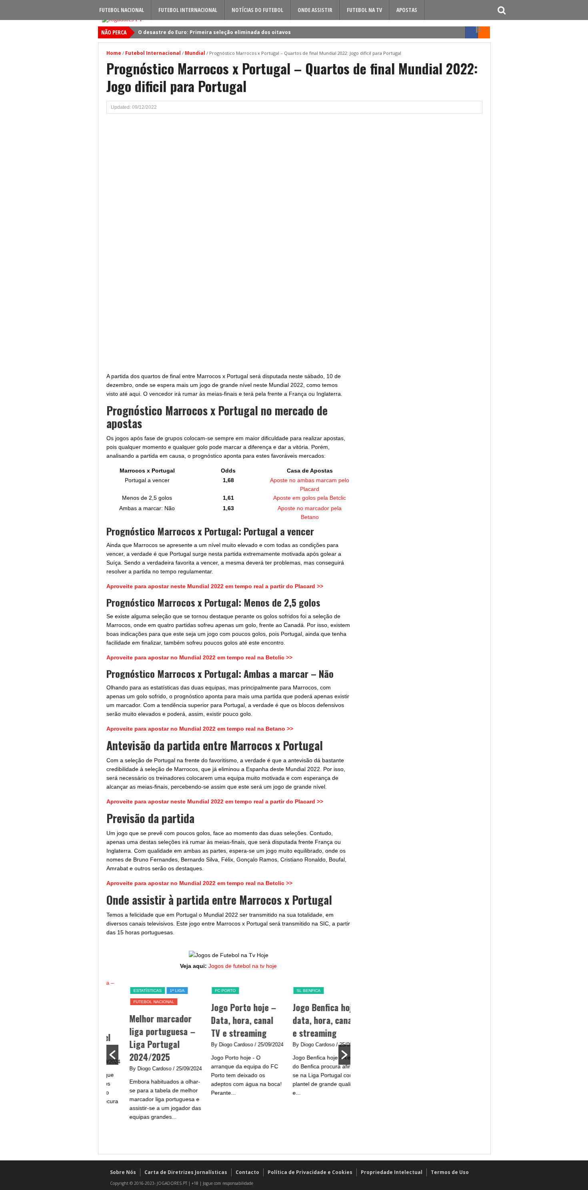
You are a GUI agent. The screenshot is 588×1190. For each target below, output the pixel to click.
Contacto (247, 1172)
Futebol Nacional (121, 10)
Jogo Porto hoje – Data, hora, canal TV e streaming (224, 1020)
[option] (147, 1053)
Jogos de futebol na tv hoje (242, 966)
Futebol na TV (364, 10)
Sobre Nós (123, 1172)
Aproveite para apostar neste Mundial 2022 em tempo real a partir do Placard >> (214, 586)
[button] (112, 1055)
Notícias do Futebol (257, 10)
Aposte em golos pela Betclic (309, 498)
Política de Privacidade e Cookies (310, 1172)
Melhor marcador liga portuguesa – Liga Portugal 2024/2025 (143, 1037)
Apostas (406, 10)
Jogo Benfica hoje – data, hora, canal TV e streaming (310, 1020)
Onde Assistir (315, 10)
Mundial (195, 53)
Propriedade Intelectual (391, 1172)
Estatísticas (128, 990)
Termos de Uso (450, 1172)
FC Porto (206, 990)
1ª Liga (158, 990)
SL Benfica (290, 990)
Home (113, 53)
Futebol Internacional (187, 10)
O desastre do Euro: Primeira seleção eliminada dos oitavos (214, 32)
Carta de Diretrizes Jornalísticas (185, 1172)
